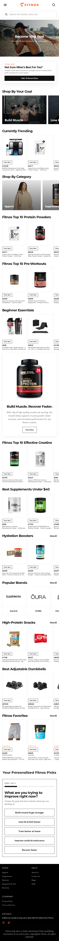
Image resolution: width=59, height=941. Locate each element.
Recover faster (29, 850)
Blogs (34, 880)
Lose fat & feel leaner (29, 821)
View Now (30, 430)
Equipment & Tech (9, 884)
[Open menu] (5, 5)
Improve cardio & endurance (29, 840)
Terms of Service (8, 905)
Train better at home (29, 831)
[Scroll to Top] (54, 926)
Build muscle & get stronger (29, 812)
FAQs (34, 884)
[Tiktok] (9, 922)
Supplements (7, 876)
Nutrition (5, 880)
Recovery (5, 888)
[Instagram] (3, 922)
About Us (35, 872)
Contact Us (36, 876)
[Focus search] (54, 5)
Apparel (5, 872)
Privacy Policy (7, 901)
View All (53, 536)
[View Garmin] (13, 601)
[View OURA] (38, 601)
